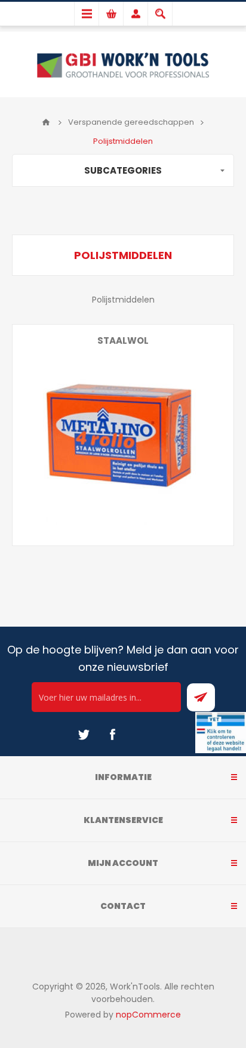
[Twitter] (83, 734)
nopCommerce (148, 1015)
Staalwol (123, 340)
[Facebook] (112, 734)
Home (46, 122)
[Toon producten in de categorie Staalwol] (123, 435)
